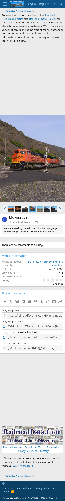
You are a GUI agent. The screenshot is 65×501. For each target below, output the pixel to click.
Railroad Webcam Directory (19, 447)
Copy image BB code (12, 321)
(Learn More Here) (23, 465)
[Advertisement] (32, 78)
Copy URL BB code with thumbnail (19, 332)
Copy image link (10, 310)
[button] (5, 209)
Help (53, 488)
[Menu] (5, 4)
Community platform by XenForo (29, 498)
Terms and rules (24, 488)
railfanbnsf (17, 222)
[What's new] (54, 4)
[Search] (61, 4)
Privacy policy (42, 488)
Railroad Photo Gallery (42, 18)
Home (5, 491)
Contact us (8, 488)
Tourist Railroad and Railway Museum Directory (39, 449)
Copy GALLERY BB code (14, 343)
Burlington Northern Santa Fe (45, 261)
